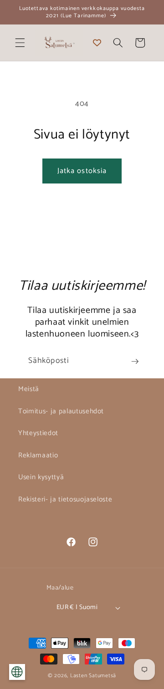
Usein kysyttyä (41, 477)
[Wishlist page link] (97, 43)
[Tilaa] (135, 361)
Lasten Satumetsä (93, 675)
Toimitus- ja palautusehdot (61, 411)
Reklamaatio (38, 455)
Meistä (28, 389)
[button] (20, 43)
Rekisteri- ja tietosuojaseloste (65, 499)
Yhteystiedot (38, 433)
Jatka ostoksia (82, 171)
